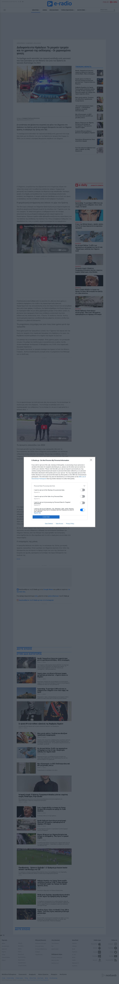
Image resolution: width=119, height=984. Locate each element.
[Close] (91, 460)
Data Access (59, 523)
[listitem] (59, 486)
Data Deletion (49, 523)
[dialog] (59, 492)
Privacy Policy (70, 523)
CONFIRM (46, 517)
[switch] (82, 490)
